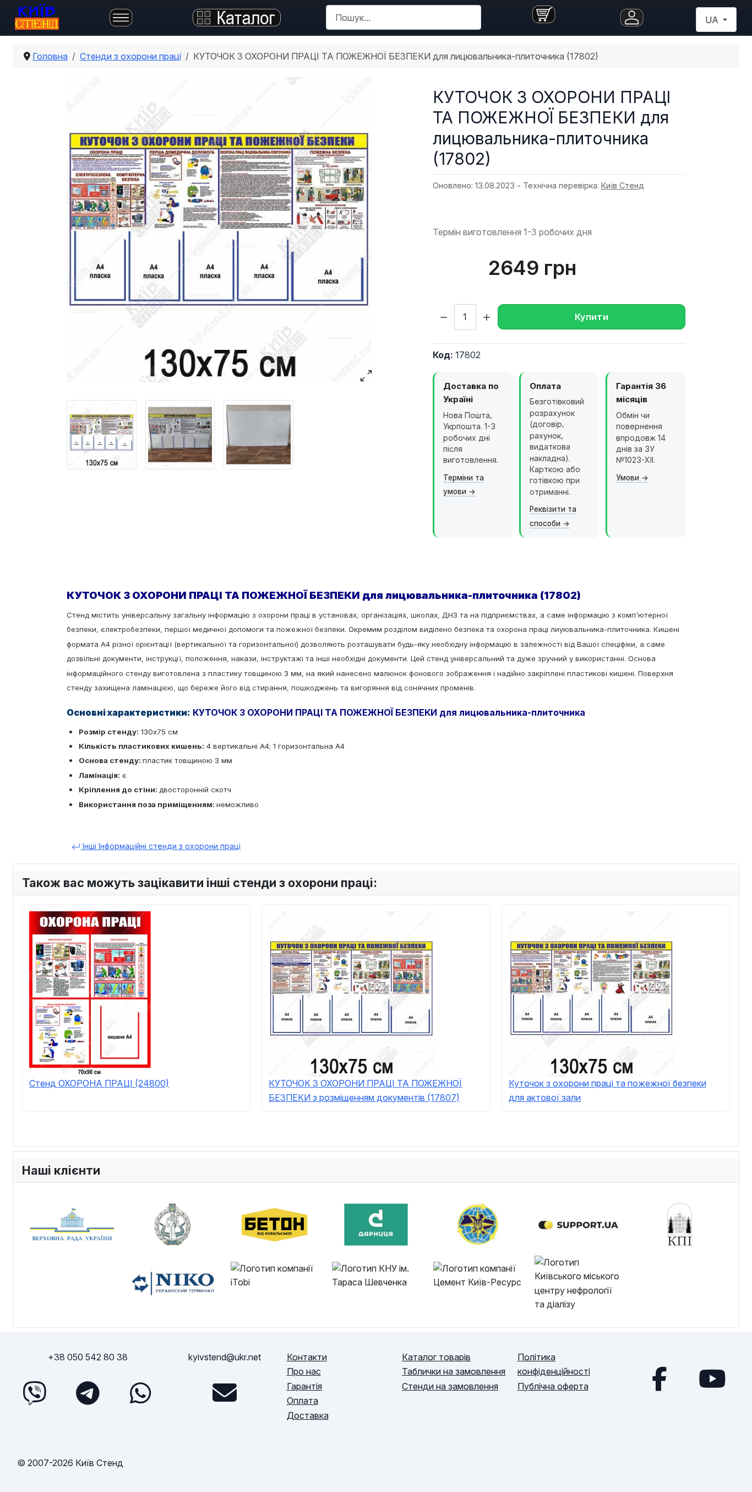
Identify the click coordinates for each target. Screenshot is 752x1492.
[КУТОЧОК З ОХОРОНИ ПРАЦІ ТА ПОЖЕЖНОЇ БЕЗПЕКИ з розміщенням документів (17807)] (351, 992)
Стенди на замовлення (450, 1386)
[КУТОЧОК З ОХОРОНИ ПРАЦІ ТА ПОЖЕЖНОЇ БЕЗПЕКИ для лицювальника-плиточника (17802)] (219, 229)
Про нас (304, 1371)
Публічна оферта (552, 1386)
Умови (627, 477)
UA (713, 19)
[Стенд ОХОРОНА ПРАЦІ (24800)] (90, 992)
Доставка (308, 1415)
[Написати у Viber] (35, 1393)
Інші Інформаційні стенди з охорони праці (160, 846)
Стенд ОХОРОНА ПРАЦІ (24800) (99, 1083)
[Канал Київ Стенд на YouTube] (712, 1378)
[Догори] (732, 1471)
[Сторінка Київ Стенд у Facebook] (659, 1378)
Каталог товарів (436, 1357)
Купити (591, 316)
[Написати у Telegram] (88, 1393)
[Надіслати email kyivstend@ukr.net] (225, 1393)
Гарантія (304, 1386)
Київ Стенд (622, 185)
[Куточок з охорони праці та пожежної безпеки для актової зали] (591, 992)
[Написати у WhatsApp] (140, 1393)
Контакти (307, 1357)
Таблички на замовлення (453, 1371)
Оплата (302, 1400)
